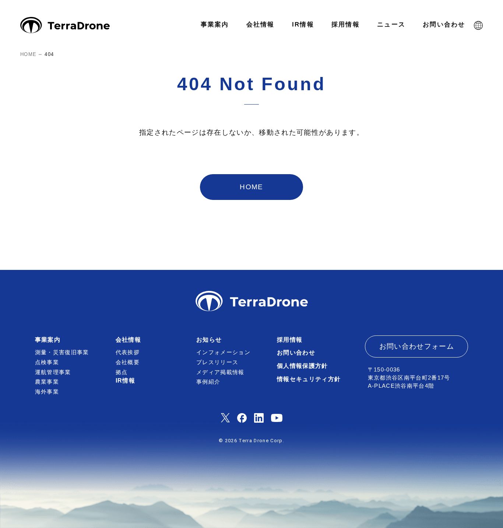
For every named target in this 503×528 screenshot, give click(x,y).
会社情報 (128, 340)
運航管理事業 (53, 372)
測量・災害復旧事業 (62, 352)
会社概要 (128, 362)
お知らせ (209, 340)
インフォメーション (223, 352)
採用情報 (289, 340)
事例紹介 (208, 382)
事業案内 (47, 340)
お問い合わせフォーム (416, 346)
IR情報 (125, 380)
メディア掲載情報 (220, 372)
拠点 (122, 372)
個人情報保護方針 (302, 366)
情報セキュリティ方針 (309, 379)
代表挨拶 (128, 352)
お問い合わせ (296, 352)
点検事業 (47, 362)
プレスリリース (217, 362)
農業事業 (47, 382)
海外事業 (47, 392)
